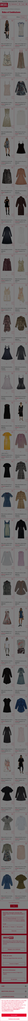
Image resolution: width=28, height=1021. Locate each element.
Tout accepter (14, 1015)
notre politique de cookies (7, 1010)
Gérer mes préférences (18, 1007)
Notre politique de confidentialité (11, 1009)
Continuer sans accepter (14, 1019)
